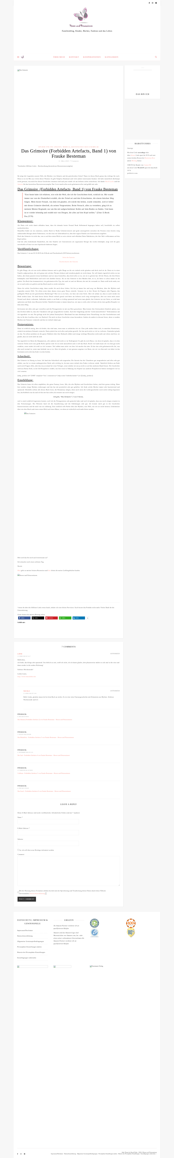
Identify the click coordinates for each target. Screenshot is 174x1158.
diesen (133, 155)
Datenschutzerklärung (37, 893)
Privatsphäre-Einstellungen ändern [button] (29, 947)
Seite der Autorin (69, 257)
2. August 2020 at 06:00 (24, 734)
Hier (19, 570)
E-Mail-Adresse (24, 828)
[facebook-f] (149, 3)
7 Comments (74, 161)
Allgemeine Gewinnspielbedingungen (30, 941)
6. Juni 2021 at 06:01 (23, 788)
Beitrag (134, 161)
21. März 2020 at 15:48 (29, 693)
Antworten (115, 654)
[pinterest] (156, 3)
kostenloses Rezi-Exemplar (85, 147)
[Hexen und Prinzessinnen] (87, 29)
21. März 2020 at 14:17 (24, 656)
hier (49, 570)
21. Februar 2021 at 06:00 (25, 770)
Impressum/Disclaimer (25, 930)
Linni (20, 654)
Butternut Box (150, 158)
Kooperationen (92, 57)
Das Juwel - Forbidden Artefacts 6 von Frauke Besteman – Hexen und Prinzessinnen (44, 791)
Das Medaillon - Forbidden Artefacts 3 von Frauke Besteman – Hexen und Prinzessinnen (46, 737)
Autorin (20, 184)
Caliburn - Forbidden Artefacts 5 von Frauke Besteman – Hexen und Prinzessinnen (44, 773)
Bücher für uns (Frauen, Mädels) (54, 147)
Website (20, 839)
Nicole (26, 691)
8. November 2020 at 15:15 (25, 752)
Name (20, 817)
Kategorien (111, 57)
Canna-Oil (147, 165)
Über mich (59, 57)
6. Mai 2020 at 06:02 (23, 716)
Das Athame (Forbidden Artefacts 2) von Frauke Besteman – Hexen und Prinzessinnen (45, 719)
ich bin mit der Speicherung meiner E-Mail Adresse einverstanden (141, 114)
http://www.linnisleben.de (27, 676)
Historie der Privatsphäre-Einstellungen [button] (31, 952)
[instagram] (153, 3)
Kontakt (74, 57)
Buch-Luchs (109, 181)
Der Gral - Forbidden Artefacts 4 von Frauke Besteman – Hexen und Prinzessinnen (44, 755)
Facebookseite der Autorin (68, 262)
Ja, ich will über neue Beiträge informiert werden (36, 850)
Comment (21, 854)
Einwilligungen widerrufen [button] (26, 958)
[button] (24, 617)
